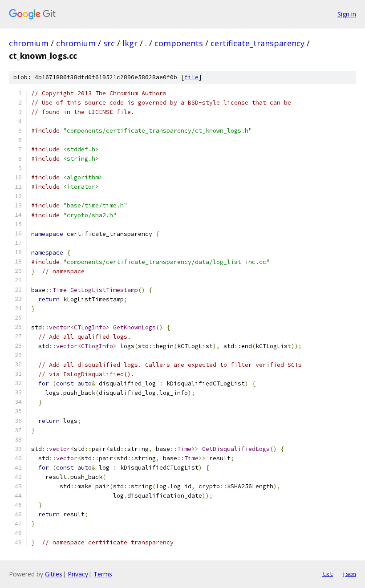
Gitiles (53, 574)
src (109, 43)
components (178, 43)
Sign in (346, 14)
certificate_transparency (257, 43)
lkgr (130, 43)
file (191, 77)
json (349, 574)
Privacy (78, 574)
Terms (102, 574)
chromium (29, 43)
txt (327, 574)
